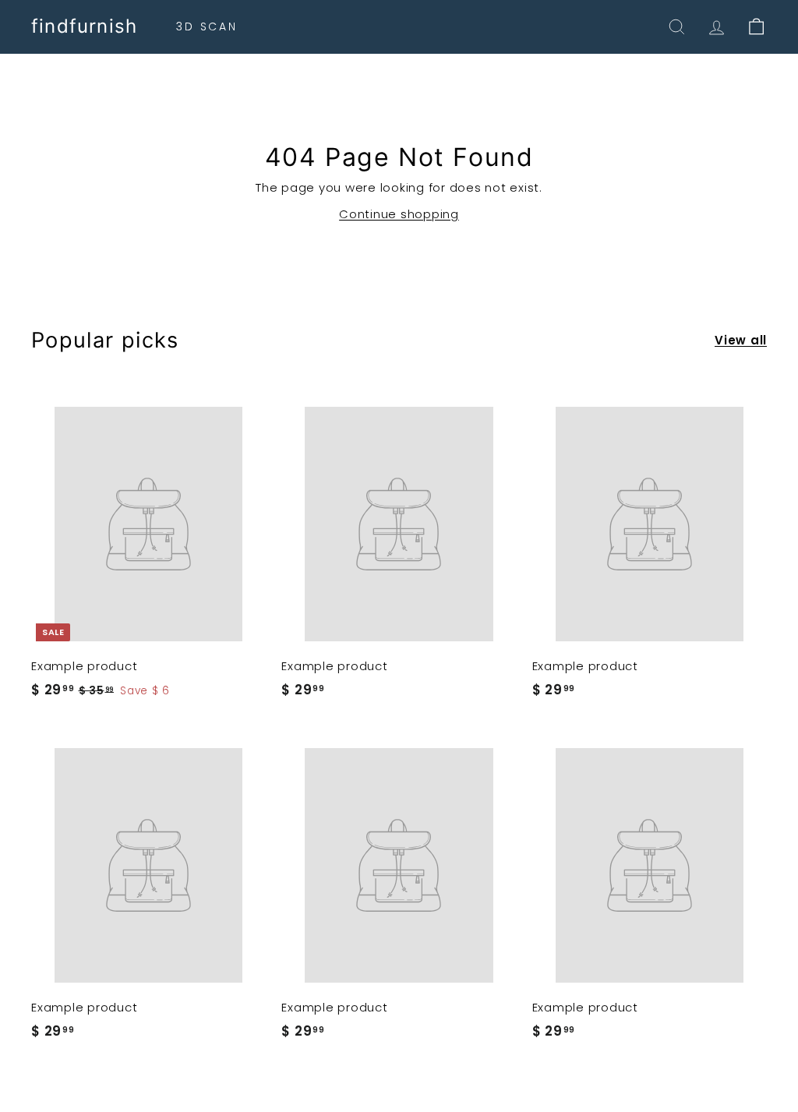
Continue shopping (399, 214)
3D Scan (207, 26)
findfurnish (84, 26)
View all (741, 340)
